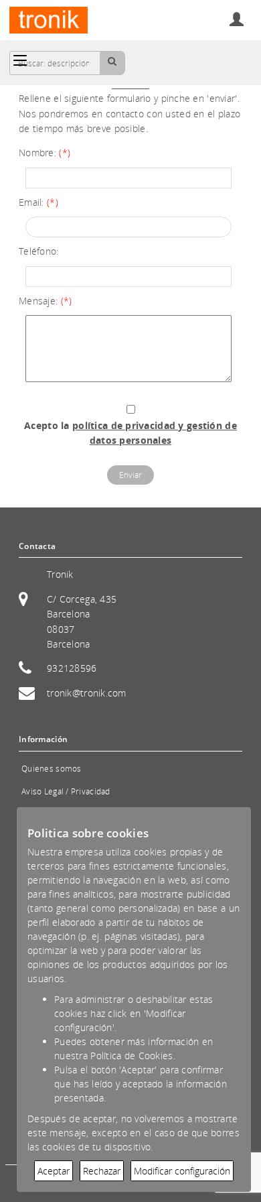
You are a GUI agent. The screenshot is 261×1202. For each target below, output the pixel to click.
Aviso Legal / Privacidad (65, 791)
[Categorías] (20, 60)
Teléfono (37, 251)
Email (30, 202)
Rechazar (101, 1170)
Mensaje (37, 300)
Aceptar (53, 1170)
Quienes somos (51, 768)
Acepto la (130, 432)
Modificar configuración (182, 1170)
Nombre (36, 152)
